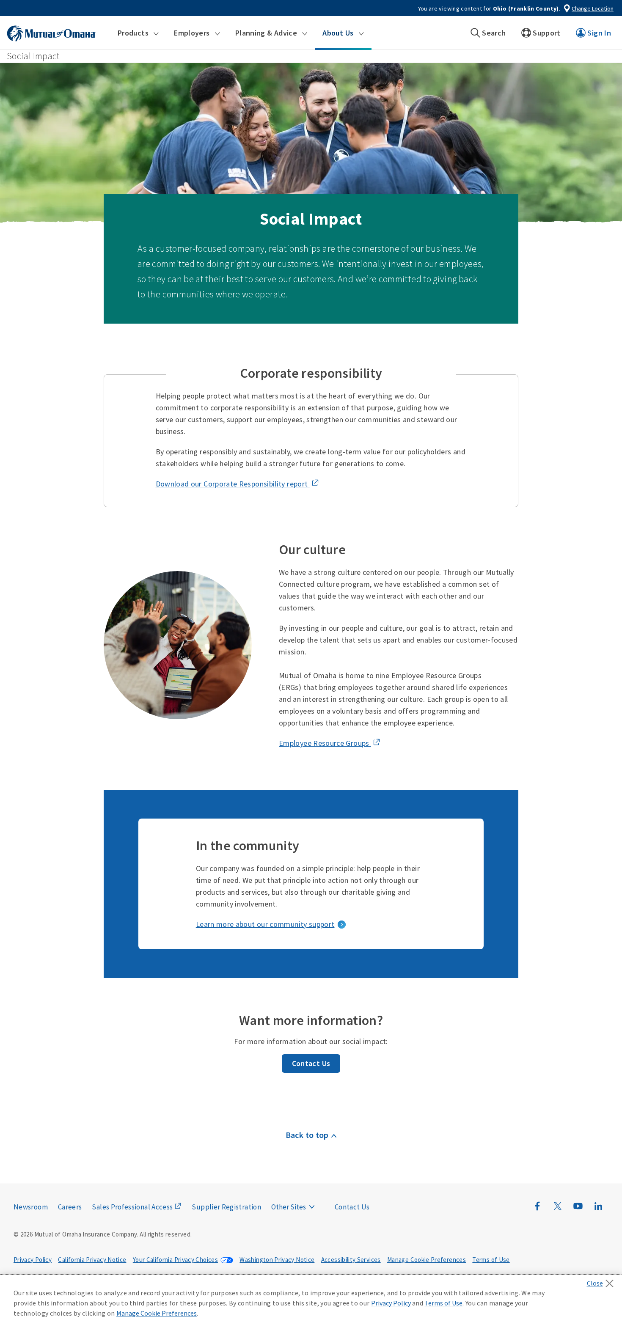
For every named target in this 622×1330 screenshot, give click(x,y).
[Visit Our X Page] (557, 1210)
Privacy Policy (33, 1260)
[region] (311, 1302)
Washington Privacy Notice (276, 1260)
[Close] (602, 1281)
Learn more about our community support (265, 924)
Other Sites (288, 1207)
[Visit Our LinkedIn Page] (598, 1210)
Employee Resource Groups (325, 743)
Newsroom (31, 1207)
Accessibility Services (351, 1260)
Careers (70, 1207)
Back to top (307, 1134)
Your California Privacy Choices (175, 1260)
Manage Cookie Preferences (426, 1260)
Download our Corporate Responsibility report (233, 484)
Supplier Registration (226, 1207)
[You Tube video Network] (578, 1210)
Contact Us (311, 1063)
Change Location (593, 8)
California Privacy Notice (92, 1260)
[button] (138, 33)
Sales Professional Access (132, 1207)
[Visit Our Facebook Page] (537, 1210)
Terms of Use (490, 1260)
